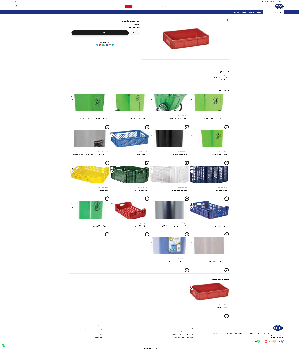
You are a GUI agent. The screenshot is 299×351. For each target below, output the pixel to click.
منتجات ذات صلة (224, 90)
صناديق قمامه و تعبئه (222, 115)
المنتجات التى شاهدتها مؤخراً (220, 279)
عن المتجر (251, 12)
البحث (128, 6)
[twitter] (113, 45)
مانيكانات (182, 331)
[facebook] (107, 45)
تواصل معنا (236, 12)
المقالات (244, 12)
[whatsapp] (103, 45)
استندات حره (190, 337)
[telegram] (97, 45)
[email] (110, 45)
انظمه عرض (190, 331)
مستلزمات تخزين (189, 334)
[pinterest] (100, 45)
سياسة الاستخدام (89, 329)
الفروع (101, 334)
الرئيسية (259, 12)
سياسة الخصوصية (98, 337)
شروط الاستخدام (99, 340)
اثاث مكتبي (190, 329)
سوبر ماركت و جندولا (179, 337)
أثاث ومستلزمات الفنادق (178, 334)
